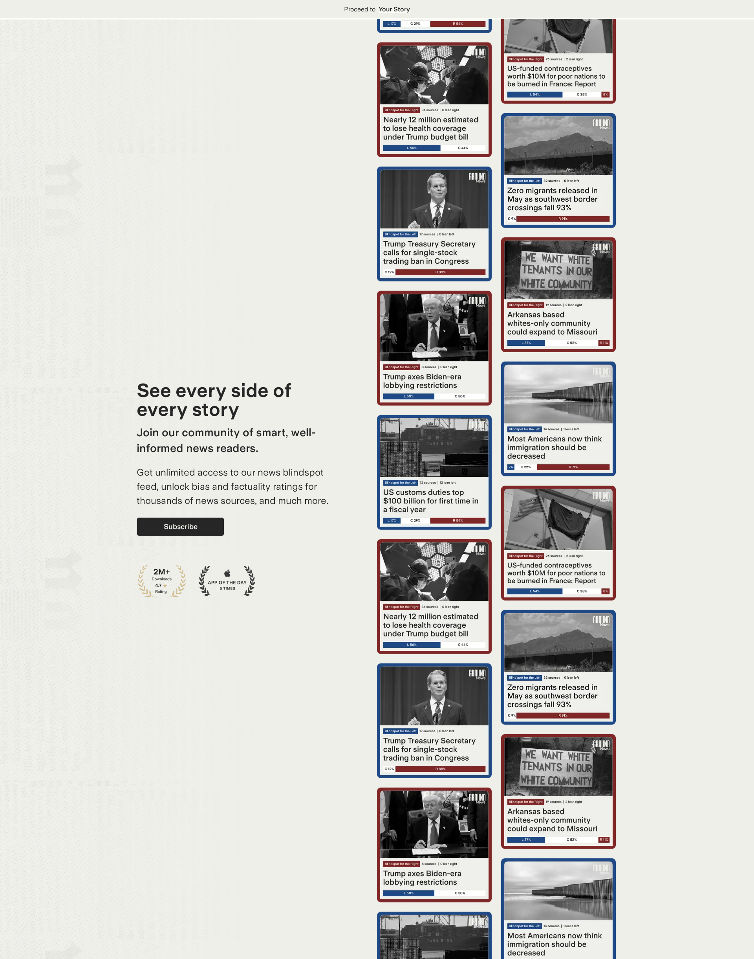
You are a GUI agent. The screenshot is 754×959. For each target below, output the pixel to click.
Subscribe (181, 526)
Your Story (394, 9)
